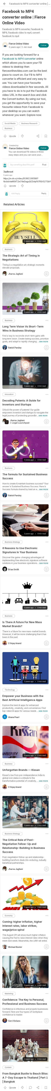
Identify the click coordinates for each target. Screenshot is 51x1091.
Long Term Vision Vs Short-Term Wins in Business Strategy (22, 328)
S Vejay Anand (14, 643)
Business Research (29, 123)
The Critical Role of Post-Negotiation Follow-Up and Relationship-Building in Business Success (23, 845)
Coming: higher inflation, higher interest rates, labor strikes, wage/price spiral (22, 925)
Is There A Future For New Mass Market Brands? (22, 624)
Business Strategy (12, 542)
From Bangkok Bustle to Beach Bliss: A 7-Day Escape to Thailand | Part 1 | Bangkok (25, 1077)
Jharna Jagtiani (15, 274)
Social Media (10, 123)
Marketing (9, 993)
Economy (9, 915)
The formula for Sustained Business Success (24, 476)
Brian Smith (13, 569)
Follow (43, 45)
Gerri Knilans (14, 1021)
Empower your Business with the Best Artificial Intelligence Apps (22, 697)
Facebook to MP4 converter (19, 58)
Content (8, 1067)
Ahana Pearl (13, 717)
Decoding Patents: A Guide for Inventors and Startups (21, 402)
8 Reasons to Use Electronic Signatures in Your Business (20, 550)
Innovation (9, 394)
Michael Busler (15, 947)
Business (8, 128)
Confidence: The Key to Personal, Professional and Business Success (24, 1001)
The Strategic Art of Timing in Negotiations (21, 257)
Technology (10, 690)
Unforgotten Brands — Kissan (21, 769)
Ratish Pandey (14, 348)
